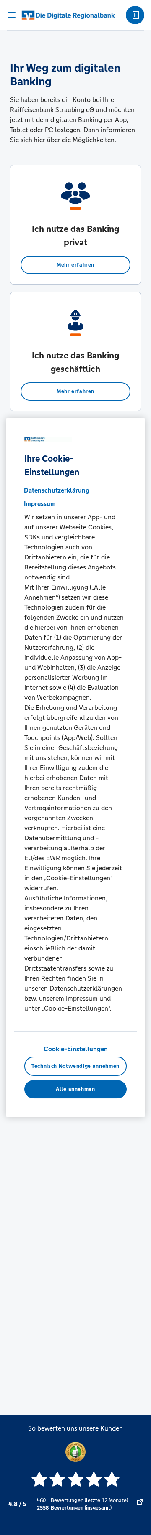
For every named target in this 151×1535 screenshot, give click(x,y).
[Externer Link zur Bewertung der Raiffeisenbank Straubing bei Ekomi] (139, 1504)
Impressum (40, 504)
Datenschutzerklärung (56, 490)
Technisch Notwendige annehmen (75, 1066)
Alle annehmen (75, 1089)
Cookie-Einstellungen (76, 1049)
